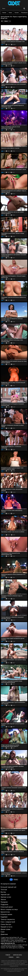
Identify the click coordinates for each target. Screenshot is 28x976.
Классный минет (7, 907)
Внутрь (3, 892)
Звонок (3, 899)
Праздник (4, 902)
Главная (4, 12)
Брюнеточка (5, 912)
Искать (24, 8)
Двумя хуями (5, 929)
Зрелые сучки (6, 897)
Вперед (16, 879)
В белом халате (6, 914)
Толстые (4, 889)
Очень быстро (6, 924)
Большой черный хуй (8, 887)
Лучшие (17, 12)
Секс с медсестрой (8, 922)
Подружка (4, 904)
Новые (10, 12)
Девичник (4, 934)
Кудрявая (4, 917)
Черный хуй (5, 894)
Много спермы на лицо (9, 909)
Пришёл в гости (6, 927)
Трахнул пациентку (8, 919)
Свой (2, 932)
